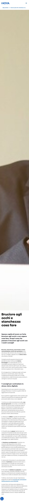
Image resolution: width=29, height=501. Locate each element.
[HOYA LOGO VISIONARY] (5, 3)
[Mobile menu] (26, 3)
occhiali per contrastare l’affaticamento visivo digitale (13, 480)
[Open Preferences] (2, 498)
